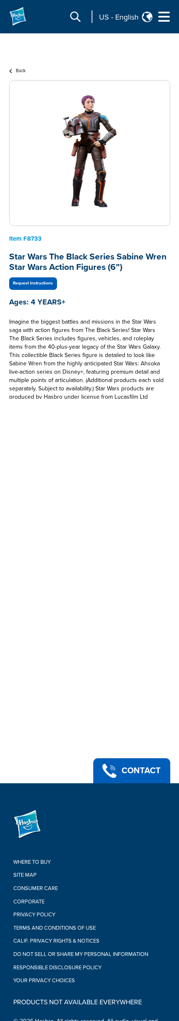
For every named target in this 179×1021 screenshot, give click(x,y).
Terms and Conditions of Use (54, 928)
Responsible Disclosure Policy (57, 967)
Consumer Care (35, 888)
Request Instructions (33, 283)
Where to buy (32, 862)
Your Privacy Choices (44, 980)
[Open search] (75, 16)
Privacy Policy (34, 914)
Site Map (25, 875)
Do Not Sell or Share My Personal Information (80, 954)
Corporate (29, 901)
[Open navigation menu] (164, 16)
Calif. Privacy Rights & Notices (56, 941)
